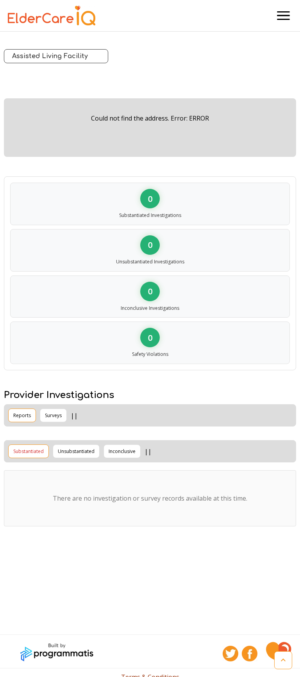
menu (283, 15)
